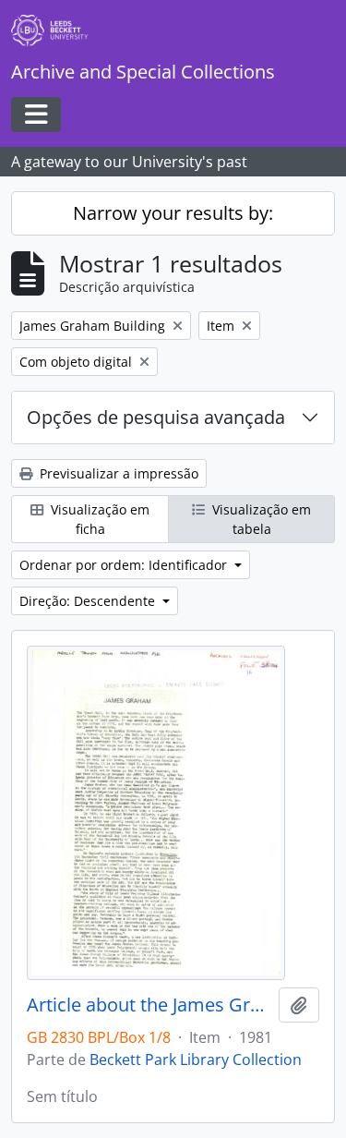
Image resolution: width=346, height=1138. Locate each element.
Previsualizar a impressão (117, 473)
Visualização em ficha (98, 519)
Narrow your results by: (173, 212)
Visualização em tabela (260, 519)
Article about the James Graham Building (149, 1005)
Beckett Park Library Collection (195, 1059)
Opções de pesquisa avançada (156, 417)
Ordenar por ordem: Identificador (125, 565)
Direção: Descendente (89, 601)
